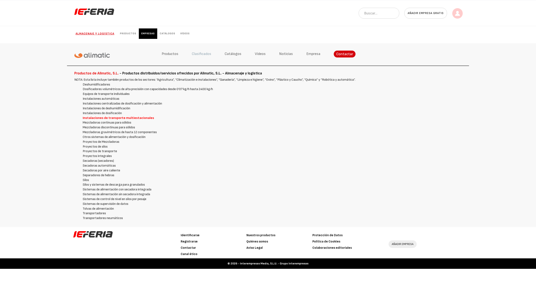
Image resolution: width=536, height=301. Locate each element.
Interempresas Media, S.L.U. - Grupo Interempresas (274, 263)
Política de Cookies (326, 242)
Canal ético (189, 254)
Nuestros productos (260, 235)
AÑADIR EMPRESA (403, 244)
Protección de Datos (327, 235)
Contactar (344, 54)
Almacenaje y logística (95, 33)
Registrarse (189, 242)
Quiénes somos (257, 242)
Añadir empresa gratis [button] (426, 13)
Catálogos (167, 33)
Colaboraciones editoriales (332, 248)
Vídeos (185, 33)
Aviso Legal (254, 248)
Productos (128, 33)
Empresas (148, 33)
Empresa (313, 54)
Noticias (286, 54)
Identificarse (190, 235)
